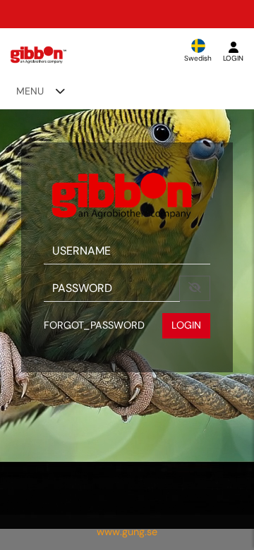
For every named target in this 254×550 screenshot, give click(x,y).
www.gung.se (127, 531)
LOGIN (186, 325)
